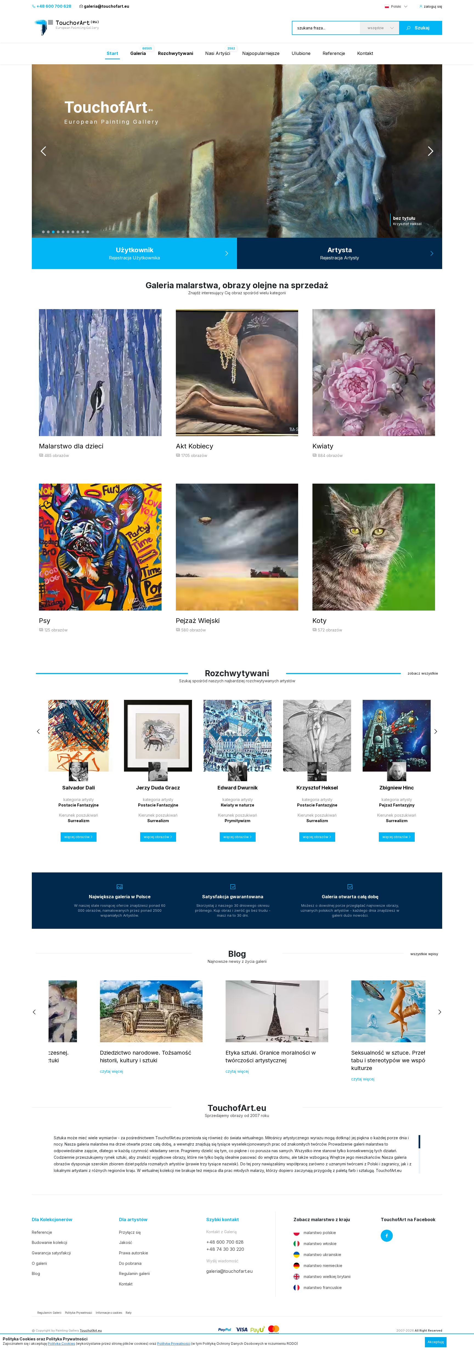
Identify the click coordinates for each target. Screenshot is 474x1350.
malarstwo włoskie (320, 1243)
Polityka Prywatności (78, 1312)
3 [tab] (53, 232)
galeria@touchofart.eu (106, 6)
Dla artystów (133, 1219)
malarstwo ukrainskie (322, 1254)
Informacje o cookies (109, 1312)
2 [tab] (48, 232)
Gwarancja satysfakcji (51, 1253)
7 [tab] (73, 232)
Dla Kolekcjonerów (52, 1219)
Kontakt (365, 53)
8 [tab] (78, 232)
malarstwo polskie (320, 1232)
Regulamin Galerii (49, 1312)
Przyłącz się (130, 1232)
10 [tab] (87, 232)
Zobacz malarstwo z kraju (322, 1219)
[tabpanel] (237, 151)
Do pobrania (130, 1263)
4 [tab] (58, 232)
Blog (36, 1273)
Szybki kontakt (222, 1219)
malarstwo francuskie (323, 1287)
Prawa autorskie (133, 1253)
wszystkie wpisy (424, 954)
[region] (237, 1154)
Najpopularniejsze (261, 53)
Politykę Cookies (61, 1343)
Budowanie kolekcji (49, 1242)
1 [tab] (43, 232)
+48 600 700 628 (53, 6)
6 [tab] (68, 232)
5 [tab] (63, 232)
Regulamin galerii (134, 1273)
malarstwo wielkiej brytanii (327, 1276)
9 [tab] (82, 232)
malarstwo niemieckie (323, 1265)
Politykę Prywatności (173, 1343)
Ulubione (301, 53)
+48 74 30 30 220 (225, 1249)
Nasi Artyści (217, 53)
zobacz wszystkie (423, 673)
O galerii (39, 1263)
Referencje (334, 53)
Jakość (125, 1242)
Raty (129, 1312)
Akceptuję (436, 1342)
